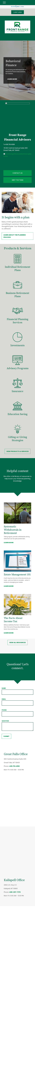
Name (4, 688)
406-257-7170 (15, 892)
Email (4, 699)
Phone (4, 710)
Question (5, 721)
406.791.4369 (14, 766)
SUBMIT (6, 736)
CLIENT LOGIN (17, 12)
